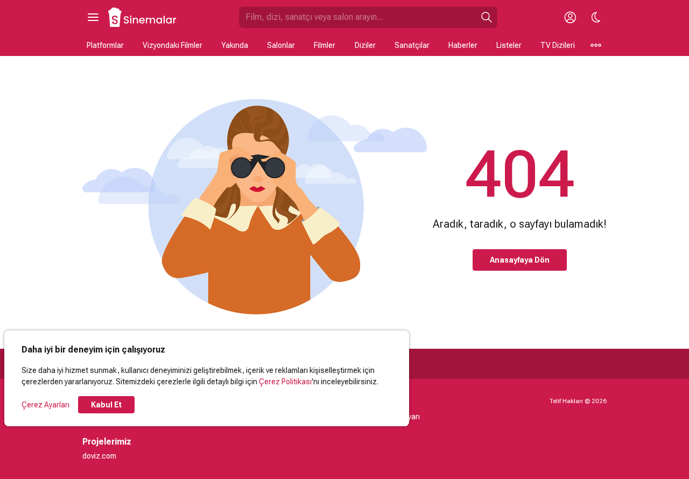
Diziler (365, 45)
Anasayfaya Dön (520, 260)
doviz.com (99, 456)
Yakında (234, 45)
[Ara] (486, 17)
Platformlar (105, 45)
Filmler (324, 45)
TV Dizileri (557, 45)
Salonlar (281, 45)
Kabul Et (106, 404)
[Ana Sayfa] (142, 17)
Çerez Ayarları (45, 404)
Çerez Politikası (285, 381)
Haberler (462, 45)
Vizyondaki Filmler (172, 45)
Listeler (509, 45)
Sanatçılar (412, 45)
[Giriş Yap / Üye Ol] (570, 17)
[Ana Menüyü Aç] (93, 17)
